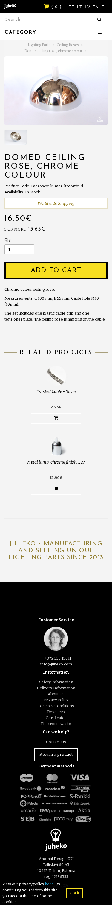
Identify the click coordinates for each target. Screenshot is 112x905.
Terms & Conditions (56, 706)
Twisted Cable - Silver (56, 391)
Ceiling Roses (68, 45)
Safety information (56, 682)
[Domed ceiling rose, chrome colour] (56, 90)
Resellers (56, 712)
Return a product (56, 754)
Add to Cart (56, 270)
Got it (74, 893)
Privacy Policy (56, 700)
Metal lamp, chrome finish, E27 (56, 462)
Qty (7, 239)
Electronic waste (56, 723)
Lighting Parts (39, 45)
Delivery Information (56, 688)
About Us (56, 694)
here (49, 884)
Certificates (56, 718)
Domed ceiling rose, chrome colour (53, 51)
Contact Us (56, 742)
